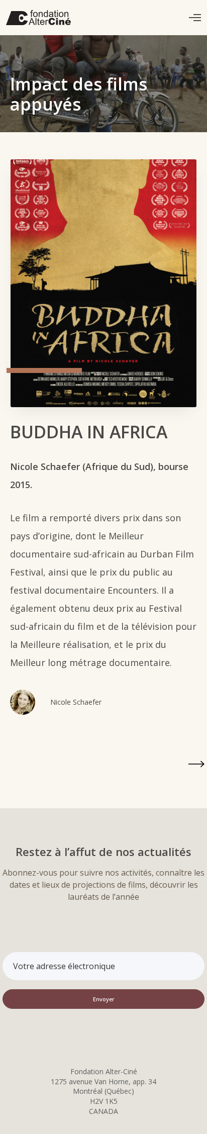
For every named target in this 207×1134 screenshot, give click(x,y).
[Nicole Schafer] (22, 702)
